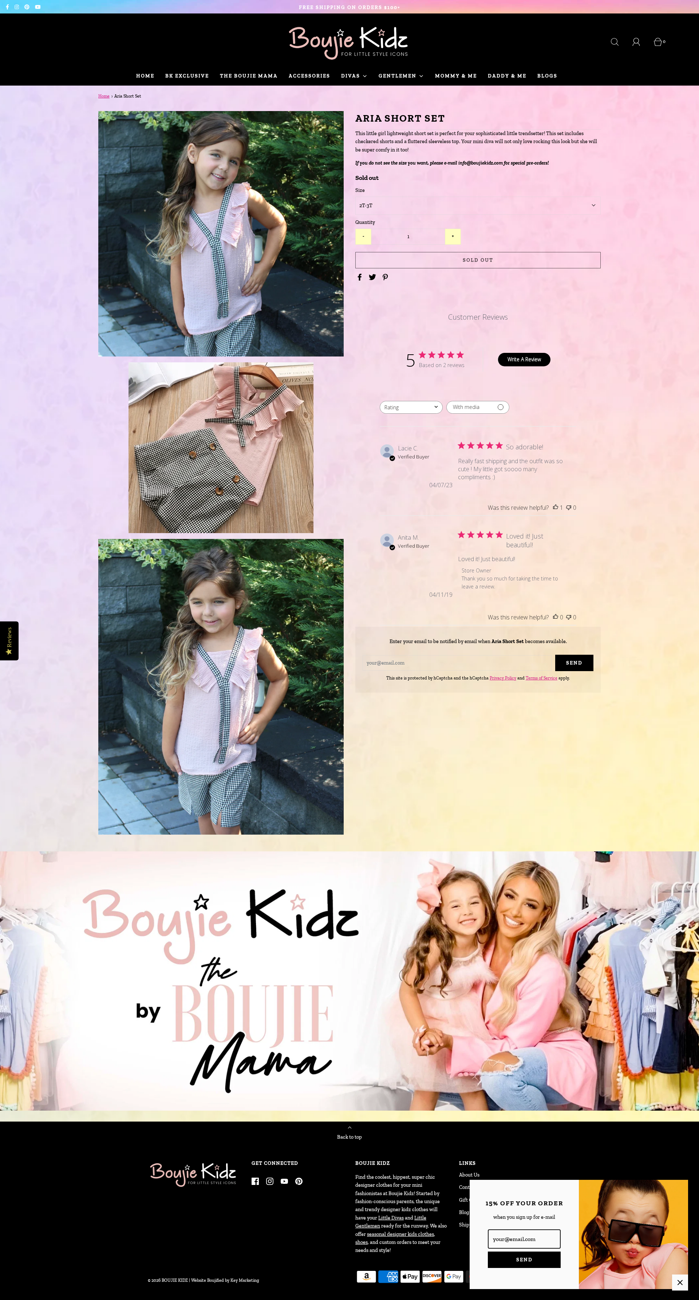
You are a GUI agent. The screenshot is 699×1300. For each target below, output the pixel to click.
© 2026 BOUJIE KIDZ (168, 1280)
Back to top (349, 1137)
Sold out (478, 260)
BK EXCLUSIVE (187, 76)
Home (145, 76)
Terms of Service (541, 678)
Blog (464, 1212)
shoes (361, 1242)
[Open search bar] (619, 42)
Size (360, 190)
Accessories (309, 76)
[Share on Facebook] (360, 277)
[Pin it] (386, 277)
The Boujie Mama (249, 76)
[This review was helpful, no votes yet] (555, 617)
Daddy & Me (507, 76)
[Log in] (640, 42)
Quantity (365, 222)
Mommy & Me (456, 76)
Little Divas (391, 1218)
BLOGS (547, 76)
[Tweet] (373, 277)
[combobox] (411, 407)
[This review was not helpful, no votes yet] (568, 507)
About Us (469, 1175)
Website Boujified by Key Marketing (225, 1280)
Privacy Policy (503, 678)
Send (524, 1260)
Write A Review (524, 359)
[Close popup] (680, 1283)
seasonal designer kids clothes (400, 1234)
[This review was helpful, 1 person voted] (555, 507)
